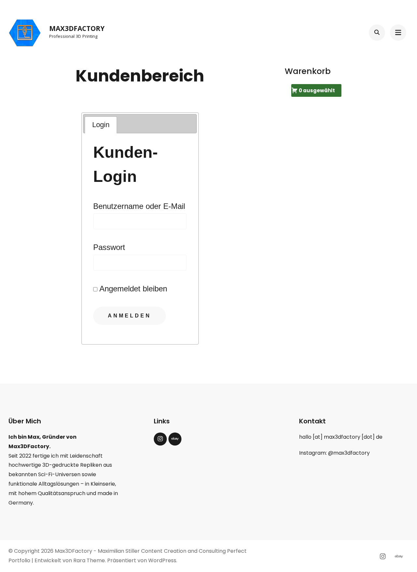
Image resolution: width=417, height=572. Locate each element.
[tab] (101, 125)
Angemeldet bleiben (132, 288)
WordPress (162, 560)
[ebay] (174, 439)
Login (100, 125)
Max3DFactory (77, 29)
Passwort (109, 247)
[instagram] (160, 439)
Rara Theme (89, 560)
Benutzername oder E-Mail (139, 206)
